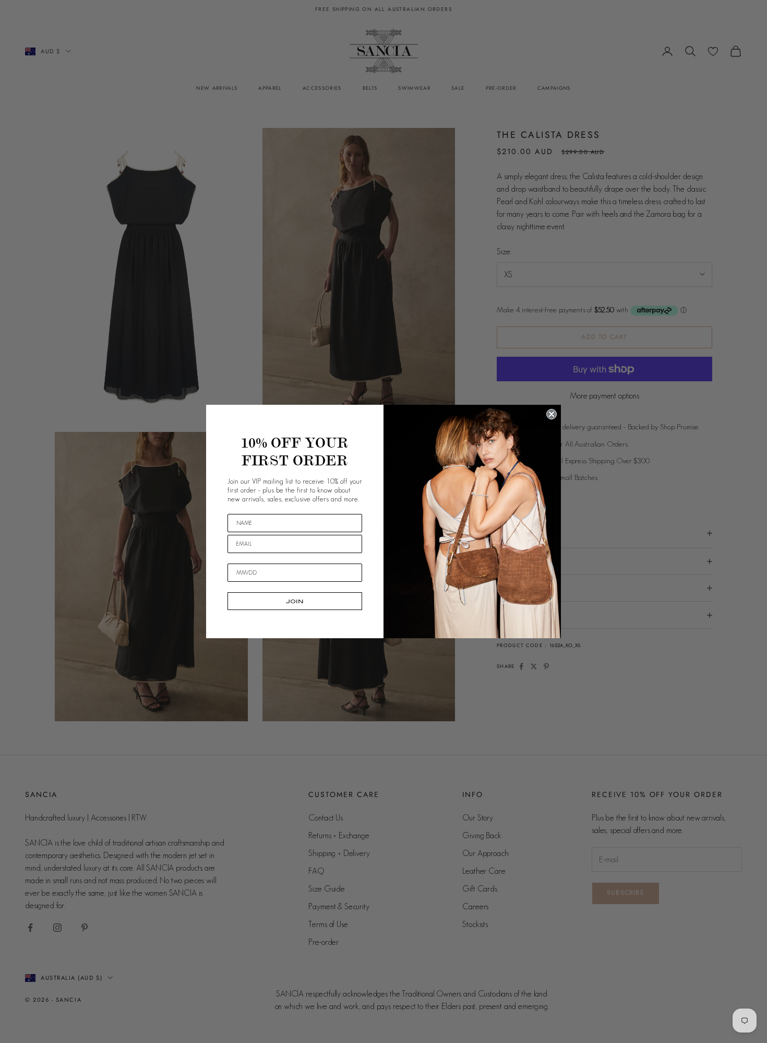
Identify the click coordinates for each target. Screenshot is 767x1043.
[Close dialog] (551, 414)
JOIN (295, 601)
